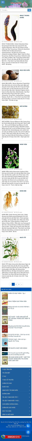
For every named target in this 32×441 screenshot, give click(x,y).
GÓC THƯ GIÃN (6, 411)
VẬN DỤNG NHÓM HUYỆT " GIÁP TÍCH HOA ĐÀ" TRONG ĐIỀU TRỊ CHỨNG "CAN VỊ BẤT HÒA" (19, 358)
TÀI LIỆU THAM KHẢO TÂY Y (10, 397)
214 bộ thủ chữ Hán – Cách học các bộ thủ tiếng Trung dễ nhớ (18, 335)
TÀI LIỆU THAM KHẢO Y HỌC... (11, 400)
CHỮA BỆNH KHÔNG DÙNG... (10, 404)
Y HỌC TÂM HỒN (7, 369)
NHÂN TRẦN (23, 144)
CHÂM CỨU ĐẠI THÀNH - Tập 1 (17, 293)
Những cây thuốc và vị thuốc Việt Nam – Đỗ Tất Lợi (19, 307)
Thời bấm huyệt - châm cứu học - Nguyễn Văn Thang (17, 340)
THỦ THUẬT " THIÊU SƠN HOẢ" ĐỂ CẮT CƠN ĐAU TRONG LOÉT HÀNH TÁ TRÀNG (19, 318)
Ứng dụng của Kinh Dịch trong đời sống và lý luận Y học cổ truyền (19, 326)
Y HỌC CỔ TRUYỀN (7, 380)
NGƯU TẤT (23, 237)
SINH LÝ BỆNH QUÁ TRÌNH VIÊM (17, 301)
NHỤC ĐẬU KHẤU (25, 70)
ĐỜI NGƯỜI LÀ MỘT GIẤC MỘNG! (17, 348)
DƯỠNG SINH (6, 393)
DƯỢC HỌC (5, 387)
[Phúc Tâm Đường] (16, 3)
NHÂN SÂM (23, 191)
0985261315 (14, 436)
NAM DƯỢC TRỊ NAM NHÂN (10, 390)
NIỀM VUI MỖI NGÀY (8, 414)
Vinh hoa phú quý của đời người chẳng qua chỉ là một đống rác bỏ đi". (18, 353)
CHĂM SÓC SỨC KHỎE (8, 407)
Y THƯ (4, 376)
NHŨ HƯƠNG (23, 106)
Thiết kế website (25, 436)
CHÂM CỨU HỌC (7, 383)
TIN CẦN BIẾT (6, 373)
